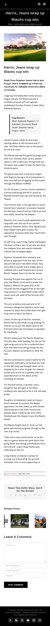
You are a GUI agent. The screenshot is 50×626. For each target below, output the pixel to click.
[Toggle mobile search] (39, 4)
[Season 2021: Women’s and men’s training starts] (37, 521)
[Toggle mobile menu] (44, 4)
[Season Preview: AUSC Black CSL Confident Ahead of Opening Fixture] (13, 521)
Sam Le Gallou (11, 474)
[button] (6, 521)
